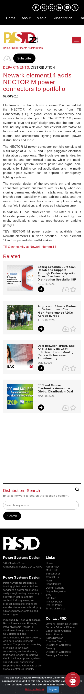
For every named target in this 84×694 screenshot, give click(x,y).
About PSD (52, 566)
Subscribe (24, 58)
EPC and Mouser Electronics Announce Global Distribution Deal (55, 388)
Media (41, 18)
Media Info (52, 570)
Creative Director (56, 641)
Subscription (62, 18)
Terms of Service (55, 608)
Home (10, 18)
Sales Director (54, 638)
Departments (19, 48)
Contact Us (52, 577)
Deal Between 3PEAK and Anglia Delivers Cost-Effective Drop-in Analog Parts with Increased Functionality (56, 352)
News (49, 580)
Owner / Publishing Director (62, 623)
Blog (48, 594)
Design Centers (55, 587)
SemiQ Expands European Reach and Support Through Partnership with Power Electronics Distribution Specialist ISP (57, 273)
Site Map (51, 598)
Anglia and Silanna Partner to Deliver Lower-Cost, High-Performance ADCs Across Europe (57, 311)
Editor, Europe (54, 634)
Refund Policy (54, 605)
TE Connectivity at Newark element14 (29, 246)
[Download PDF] (7, 58)
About (26, 18)
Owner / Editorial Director (61, 627)
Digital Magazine (56, 591)
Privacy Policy (54, 601)
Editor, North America (58, 630)
